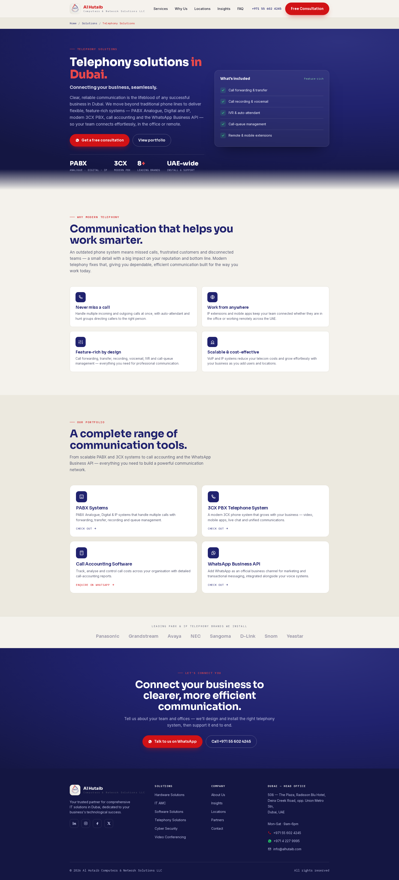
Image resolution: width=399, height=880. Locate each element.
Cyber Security (166, 828)
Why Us (181, 9)
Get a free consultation (103, 140)
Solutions (89, 23)
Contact (217, 828)
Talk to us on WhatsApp (175, 741)
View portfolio (151, 140)
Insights (224, 9)
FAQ (240, 9)
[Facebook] (97, 823)
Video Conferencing (170, 837)
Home (73, 23)
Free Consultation (307, 8)
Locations (202, 9)
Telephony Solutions (170, 820)
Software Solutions (169, 812)
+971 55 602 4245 (266, 9)
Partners (217, 820)
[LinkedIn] (74, 823)
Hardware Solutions (169, 795)
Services (161, 9)
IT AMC (160, 803)
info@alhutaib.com (287, 849)
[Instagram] (85, 823)
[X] (108, 823)
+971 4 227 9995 (287, 841)
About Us (218, 795)
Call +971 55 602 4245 (231, 741)
